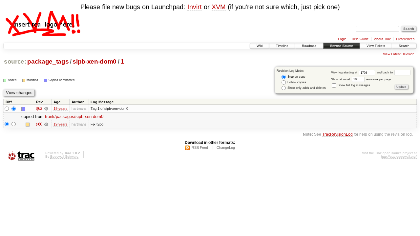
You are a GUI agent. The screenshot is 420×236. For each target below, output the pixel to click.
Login (342, 39)
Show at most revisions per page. (361, 79)
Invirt (194, 6)
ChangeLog (226, 147)
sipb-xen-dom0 (94, 61)
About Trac (382, 39)
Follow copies (296, 82)
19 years (60, 108)
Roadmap (309, 46)
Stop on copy (295, 76)
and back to (385, 72)
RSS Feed (200, 147)
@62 (39, 108)
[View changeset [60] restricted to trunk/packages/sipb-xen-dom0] (46, 124)
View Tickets (376, 46)
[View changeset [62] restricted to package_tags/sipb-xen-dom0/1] (46, 108)
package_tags (48, 61)
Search (404, 46)
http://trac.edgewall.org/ (399, 156)
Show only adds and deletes (306, 87)
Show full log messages (353, 85)
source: (15, 61)
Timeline (282, 46)
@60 (39, 124)
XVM (219, 6)
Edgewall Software (64, 156)
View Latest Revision (398, 54)
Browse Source (341, 46)
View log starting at (344, 72)
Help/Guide (360, 39)
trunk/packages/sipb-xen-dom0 (74, 116)
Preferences (405, 39)
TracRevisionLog (337, 134)
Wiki (259, 46)
